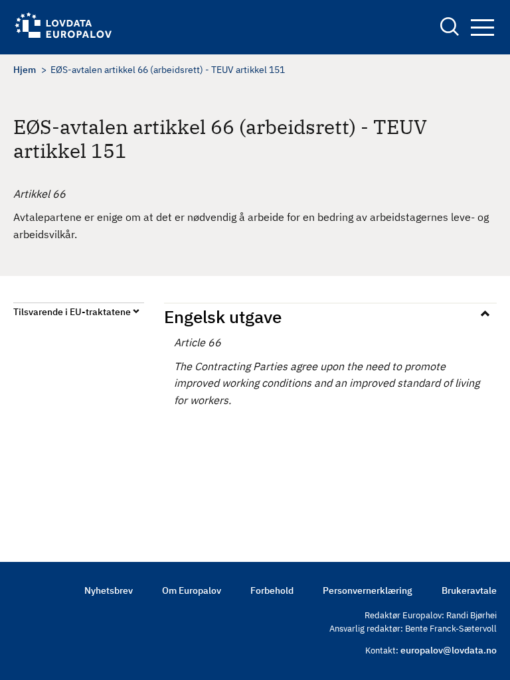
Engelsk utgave (223, 316)
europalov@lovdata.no (448, 650)
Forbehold (272, 590)
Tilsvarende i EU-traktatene (72, 312)
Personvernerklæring (367, 590)
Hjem (24, 70)
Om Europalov (191, 590)
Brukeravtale (469, 590)
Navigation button (482, 28)
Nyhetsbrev (108, 590)
